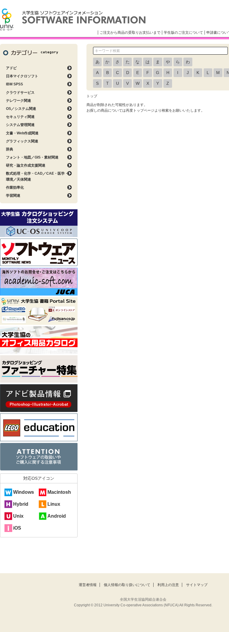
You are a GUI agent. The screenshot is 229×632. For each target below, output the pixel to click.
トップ (91, 96)
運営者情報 (88, 585)
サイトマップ (197, 585)
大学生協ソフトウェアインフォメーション (73, 19)
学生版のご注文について (183, 32)
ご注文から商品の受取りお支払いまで (130, 32)
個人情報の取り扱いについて (127, 585)
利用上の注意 (168, 585)
